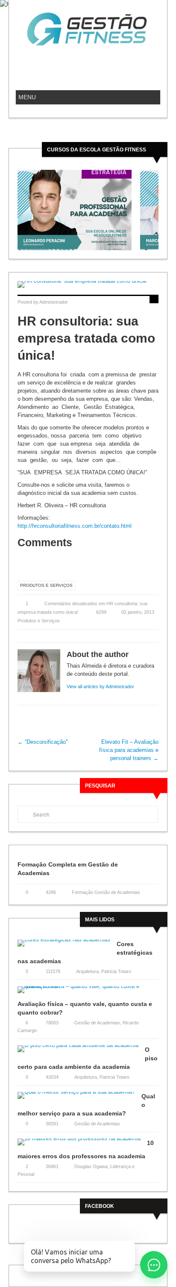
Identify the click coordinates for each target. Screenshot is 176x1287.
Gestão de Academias (97, 1022)
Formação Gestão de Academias (106, 892)
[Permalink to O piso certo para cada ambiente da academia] (81, 1051)
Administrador (53, 302)
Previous (14, 210)
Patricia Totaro (116, 971)
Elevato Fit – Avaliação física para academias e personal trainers (128, 750)
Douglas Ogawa (91, 1166)
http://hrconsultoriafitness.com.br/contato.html (75, 526)
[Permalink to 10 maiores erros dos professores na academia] (82, 1145)
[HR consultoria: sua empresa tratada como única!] (88, 284)
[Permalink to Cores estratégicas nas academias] (67, 946)
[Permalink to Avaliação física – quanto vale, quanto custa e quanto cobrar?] (88, 992)
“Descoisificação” (42, 742)
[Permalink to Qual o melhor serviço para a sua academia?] (79, 1098)
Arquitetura (87, 971)
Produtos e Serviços (46, 585)
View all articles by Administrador (100, 686)
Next (161, 210)
